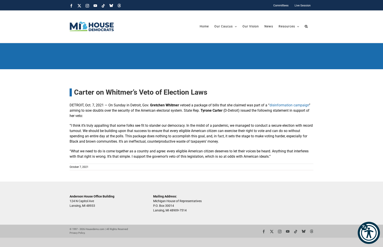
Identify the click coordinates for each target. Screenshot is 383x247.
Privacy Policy (77, 233)
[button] (369, 233)
